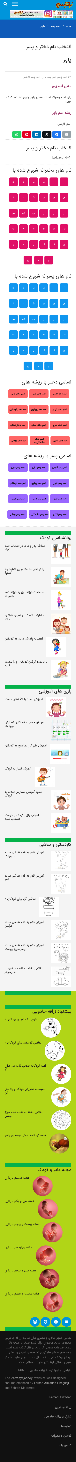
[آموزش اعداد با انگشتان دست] (56, 699)
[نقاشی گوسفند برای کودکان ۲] (55, 1043)
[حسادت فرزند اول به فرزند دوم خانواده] (61, 592)
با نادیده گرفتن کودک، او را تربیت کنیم (26, 663)
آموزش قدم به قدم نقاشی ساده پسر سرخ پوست (24, 947)
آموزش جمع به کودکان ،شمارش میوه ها (24, 724)
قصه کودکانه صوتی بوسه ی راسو (25, 1135)
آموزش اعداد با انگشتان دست (24, 699)
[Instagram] (35, 1322)
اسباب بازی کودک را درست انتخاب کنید (22, 817)
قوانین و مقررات (61, 1435)
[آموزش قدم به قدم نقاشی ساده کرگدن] (61, 922)
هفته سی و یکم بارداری (19, 1201)
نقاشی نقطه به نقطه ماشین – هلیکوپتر (23, 970)
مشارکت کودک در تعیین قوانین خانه (24, 617)
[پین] (26, 134)
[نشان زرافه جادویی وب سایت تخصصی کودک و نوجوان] (64, 5)
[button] (5, 4)
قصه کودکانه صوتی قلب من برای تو (26, 1067)
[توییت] (46, 134)
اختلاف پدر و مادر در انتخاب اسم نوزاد (25, 547)
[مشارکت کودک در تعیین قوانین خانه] (61, 616)
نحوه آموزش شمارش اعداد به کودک (23, 793)
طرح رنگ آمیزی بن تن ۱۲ (21, 1019)
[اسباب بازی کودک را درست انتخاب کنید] (61, 815)
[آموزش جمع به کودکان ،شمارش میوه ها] (61, 722)
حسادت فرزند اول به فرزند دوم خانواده (24, 594)
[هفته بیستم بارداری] (43, 1178)
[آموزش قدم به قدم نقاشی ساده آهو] (61, 876)
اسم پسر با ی (49, 77)
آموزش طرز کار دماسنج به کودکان (26, 745)
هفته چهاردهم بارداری (19, 1247)
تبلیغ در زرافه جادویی (57, 1416)
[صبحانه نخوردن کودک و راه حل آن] (61, 1089)
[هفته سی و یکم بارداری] (48, 1201)
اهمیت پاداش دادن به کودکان (24, 638)
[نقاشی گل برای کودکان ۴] (49, 899)
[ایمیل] (66, 134)
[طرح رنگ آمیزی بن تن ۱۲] (51, 1020)
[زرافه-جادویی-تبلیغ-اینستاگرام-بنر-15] (41, 14)
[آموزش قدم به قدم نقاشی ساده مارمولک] (61, 853)
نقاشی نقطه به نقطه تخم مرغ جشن (23, 1114)
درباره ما (66, 1426)
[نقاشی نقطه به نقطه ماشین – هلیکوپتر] (61, 969)
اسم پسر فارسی (31, 77)
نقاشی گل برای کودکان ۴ (20, 898)
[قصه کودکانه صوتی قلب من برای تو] (61, 1066)
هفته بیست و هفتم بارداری (22, 1293)
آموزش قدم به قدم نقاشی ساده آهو (24, 877)
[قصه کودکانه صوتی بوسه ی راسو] (59, 1135)
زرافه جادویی (63, 1407)
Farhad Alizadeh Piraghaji (51, 1383)
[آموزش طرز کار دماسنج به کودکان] (60, 746)
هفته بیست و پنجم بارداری (22, 1224)
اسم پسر (62, 77)
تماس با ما (64, 1445)
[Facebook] (56, 1322)
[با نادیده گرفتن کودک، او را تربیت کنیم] (61, 662)
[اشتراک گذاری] (56, 134)
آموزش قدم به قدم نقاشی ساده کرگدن (24, 924)
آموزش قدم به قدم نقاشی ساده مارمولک (24, 854)
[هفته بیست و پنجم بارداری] (52, 1224)
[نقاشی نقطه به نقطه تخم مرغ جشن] (61, 1112)
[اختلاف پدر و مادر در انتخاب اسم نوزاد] (61, 546)
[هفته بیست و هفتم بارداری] (53, 1294)
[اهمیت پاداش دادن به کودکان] (56, 639)
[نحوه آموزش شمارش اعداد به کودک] (61, 792)
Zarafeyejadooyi (22, 1378)
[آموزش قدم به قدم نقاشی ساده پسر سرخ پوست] (61, 945)
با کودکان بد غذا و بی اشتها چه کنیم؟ (24, 571)
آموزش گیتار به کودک (18, 768)
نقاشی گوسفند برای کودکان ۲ (23, 1042)
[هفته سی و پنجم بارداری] (49, 1271)
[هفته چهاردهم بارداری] (46, 1247)
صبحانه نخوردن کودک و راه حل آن (25, 1091)
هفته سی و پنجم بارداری (20, 1270)
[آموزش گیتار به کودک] (45, 769)
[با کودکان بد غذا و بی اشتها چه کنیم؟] (61, 569)
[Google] (45, 1322)
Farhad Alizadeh (60, 1397)
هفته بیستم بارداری (17, 1177)
